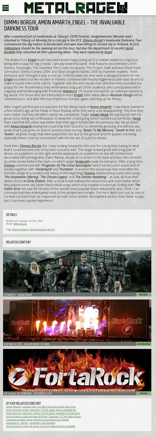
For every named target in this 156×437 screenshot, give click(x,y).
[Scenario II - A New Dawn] (77, 273)
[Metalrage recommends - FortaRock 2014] (77, 372)
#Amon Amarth (38, 229)
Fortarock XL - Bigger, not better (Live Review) (30, 423)
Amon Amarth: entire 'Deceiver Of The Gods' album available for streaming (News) (41, 411)
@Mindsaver (20, 224)
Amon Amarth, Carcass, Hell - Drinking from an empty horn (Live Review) (41, 408)
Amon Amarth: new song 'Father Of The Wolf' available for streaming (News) (43, 414)
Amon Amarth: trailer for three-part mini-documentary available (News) (40, 427)
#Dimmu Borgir (20, 229)
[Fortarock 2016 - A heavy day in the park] (77, 323)
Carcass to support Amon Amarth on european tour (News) (37, 419)
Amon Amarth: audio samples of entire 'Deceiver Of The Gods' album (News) (43, 418)
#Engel (51, 229)
